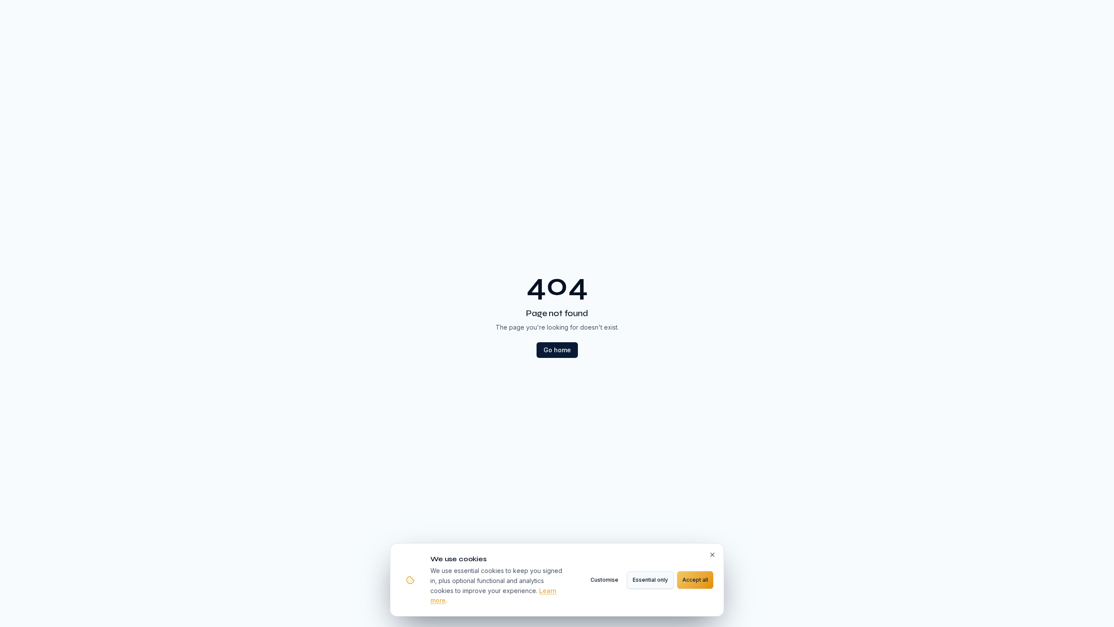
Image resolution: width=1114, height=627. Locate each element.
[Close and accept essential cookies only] (712, 555)
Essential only (650, 579)
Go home (557, 350)
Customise (604, 579)
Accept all (695, 579)
